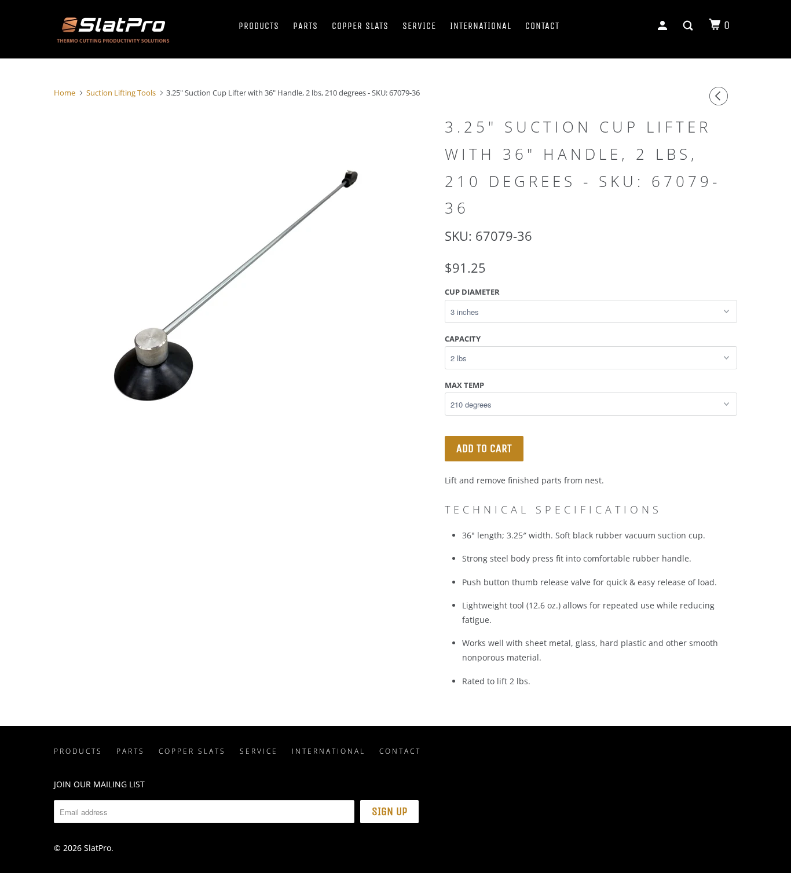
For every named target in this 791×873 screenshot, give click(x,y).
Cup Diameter (472, 292)
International (480, 25)
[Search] (689, 26)
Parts (305, 25)
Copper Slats (360, 25)
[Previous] (720, 96)
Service (419, 25)
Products (259, 25)
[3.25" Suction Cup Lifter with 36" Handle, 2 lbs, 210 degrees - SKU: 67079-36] (243, 285)
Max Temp (464, 385)
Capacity (463, 338)
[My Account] (663, 26)
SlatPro (97, 847)
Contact (542, 25)
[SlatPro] (113, 29)
